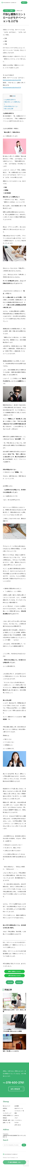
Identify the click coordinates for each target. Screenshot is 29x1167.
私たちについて (6, 1106)
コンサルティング (7, 1113)
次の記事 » (19, 982)
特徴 (4, 1110)
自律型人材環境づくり (8, 1115)
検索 (24, 1145)
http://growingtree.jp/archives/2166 (12, 80)
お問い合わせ (18, 1125)
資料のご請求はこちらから (14, 971)
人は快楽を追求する (10, 99)
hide (14, 96)
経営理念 (5, 1108)
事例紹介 (5, 1118)
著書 (16, 1113)
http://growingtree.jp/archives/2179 (12, 87)
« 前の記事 (10, 982)
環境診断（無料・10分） (9, 1120)
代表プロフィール (19, 1108)
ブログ (16, 1118)
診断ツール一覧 (6, 1122)
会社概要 (17, 1106)
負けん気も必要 (8, 108)
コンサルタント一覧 (19, 1110)
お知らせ (17, 1115)
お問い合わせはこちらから (14, 975)
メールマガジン (18, 1120)
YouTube (17, 1122)
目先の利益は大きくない (11, 106)
